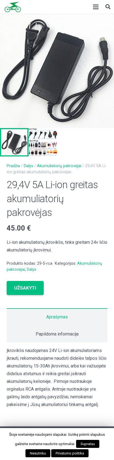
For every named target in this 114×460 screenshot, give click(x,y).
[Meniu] (95, 7)
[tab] (57, 316)
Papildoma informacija (57, 334)
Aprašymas (57, 317)
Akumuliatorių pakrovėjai (59, 166)
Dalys (28, 166)
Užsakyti (25, 288)
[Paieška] (108, 7)
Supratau (88, 444)
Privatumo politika (70, 453)
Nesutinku (38, 453)
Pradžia (13, 166)
